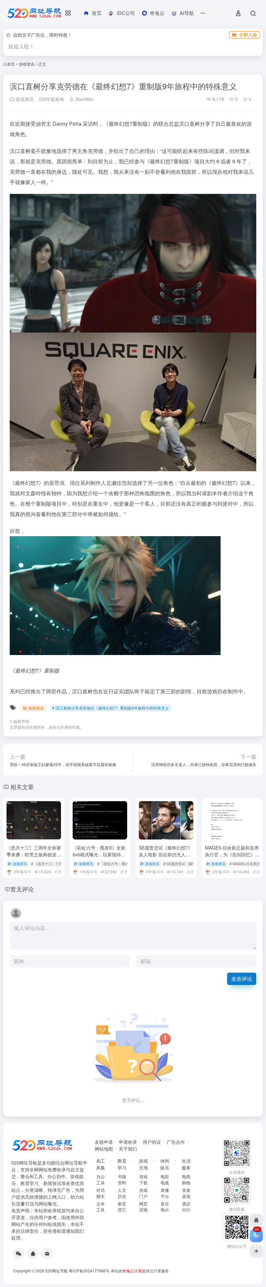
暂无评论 (22, 889)
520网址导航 (56, 1270)
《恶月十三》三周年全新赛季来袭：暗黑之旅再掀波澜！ (33, 854)
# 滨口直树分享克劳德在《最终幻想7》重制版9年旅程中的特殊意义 (110, 708)
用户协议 (152, 1142)
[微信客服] (18, 1253)
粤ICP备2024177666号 (90, 1270)
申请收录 (128, 1142)
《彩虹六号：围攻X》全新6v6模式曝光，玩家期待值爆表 (99, 854)
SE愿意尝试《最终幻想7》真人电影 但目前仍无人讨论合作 (166, 854)
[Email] (47, 1253)
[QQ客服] (33, 1253)
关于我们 (128, 1148)
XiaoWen (84, 99)
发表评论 (241, 978)
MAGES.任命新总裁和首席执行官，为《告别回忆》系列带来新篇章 (232, 854)
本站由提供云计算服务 (140, 1270)
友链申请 (104, 1142)
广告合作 (176, 1142)
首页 (11, 64)
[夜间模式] (256, 1251)
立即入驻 (248, 35)
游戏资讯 (26, 64)
